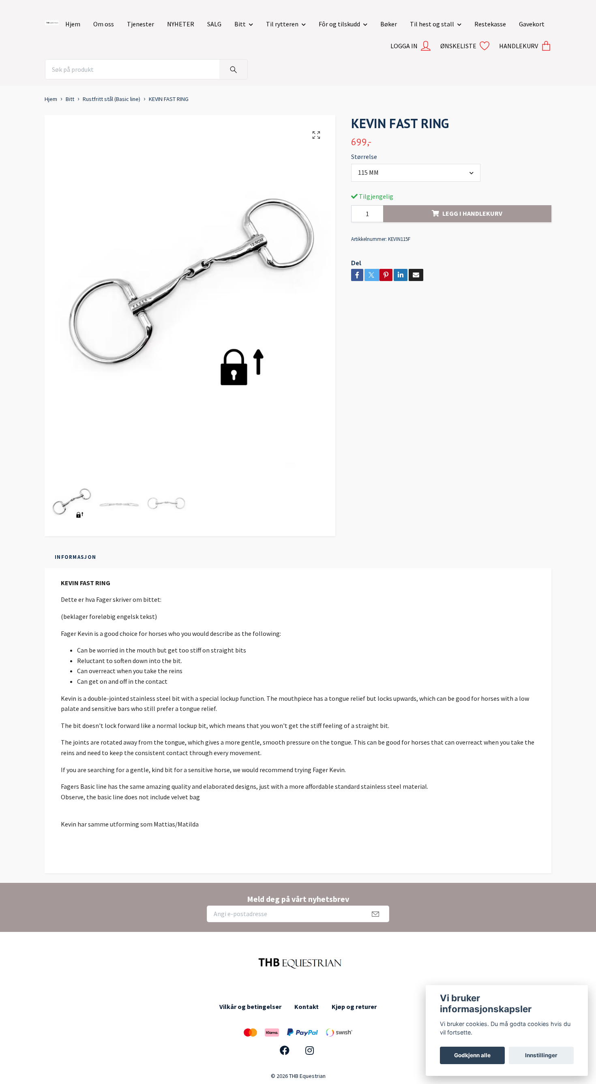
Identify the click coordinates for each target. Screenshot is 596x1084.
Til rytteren (282, 24)
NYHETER (180, 24)
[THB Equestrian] (52, 21)
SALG (214, 24)
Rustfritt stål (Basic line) (111, 99)
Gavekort (532, 24)
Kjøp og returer (354, 1006)
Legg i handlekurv (472, 213)
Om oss (103, 24)
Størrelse (364, 156)
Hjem (72, 24)
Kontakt (306, 1006)
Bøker (388, 24)
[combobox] (416, 173)
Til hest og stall (432, 24)
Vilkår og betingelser (250, 1006)
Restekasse (490, 24)
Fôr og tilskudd (339, 24)
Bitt (240, 24)
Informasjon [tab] (75, 557)
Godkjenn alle (472, 1055)
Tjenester (140, 24)
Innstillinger (541, 1055)
